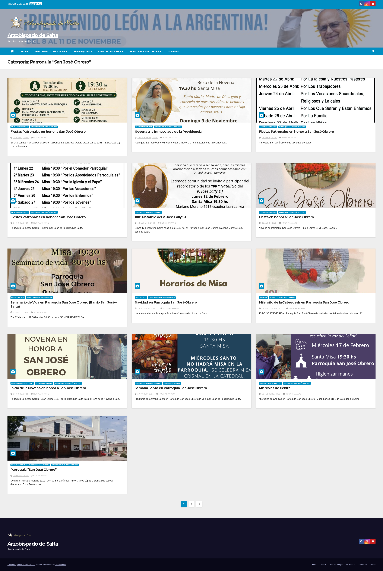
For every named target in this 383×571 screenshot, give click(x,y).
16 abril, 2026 (21, 138)
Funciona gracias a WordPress (21, 565)
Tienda (373, 565)
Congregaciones (110, 51)
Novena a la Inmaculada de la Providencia (168, 132)
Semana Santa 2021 (172, 383)
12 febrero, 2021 (271, 394)
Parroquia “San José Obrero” (44, 127)
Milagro (263, 297)
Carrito (323, 565)
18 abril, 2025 (269, 138)
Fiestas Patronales (19, 127)
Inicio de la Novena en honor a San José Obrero (48, 388)
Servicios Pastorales (145, 51)
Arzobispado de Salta (32, 35)
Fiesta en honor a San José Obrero (286, 217)
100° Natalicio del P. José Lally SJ (160, 217)
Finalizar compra (336, 565)
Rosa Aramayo (41, 138)
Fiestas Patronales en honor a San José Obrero (48, 132)
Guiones (173, 51)
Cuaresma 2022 (17, 297)
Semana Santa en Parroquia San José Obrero (171, 388)
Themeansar (60, 565)
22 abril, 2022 (269, 223)
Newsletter (362, 565)
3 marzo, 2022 (21, 312)
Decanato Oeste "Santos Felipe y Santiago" (30, 465)
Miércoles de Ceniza (274, 388)
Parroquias (82, 51)
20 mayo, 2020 (21, 476)
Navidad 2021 (141, 297)
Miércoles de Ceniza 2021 (270, 383)
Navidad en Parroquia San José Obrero (166, 302)
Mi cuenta (350, 565)
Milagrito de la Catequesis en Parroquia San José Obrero (304, 302)
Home (314, 565)
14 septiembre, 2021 (273, 308)
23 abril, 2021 (21, 394)
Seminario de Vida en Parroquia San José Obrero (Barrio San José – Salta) (63, 304)
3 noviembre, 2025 (147, 138)
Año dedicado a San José (22, 383)
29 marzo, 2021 (145, 394)
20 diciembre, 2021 (147, 308)
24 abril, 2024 (21, 223)
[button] (373, 51)
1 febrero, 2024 (146, 223)
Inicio (24, 51)
